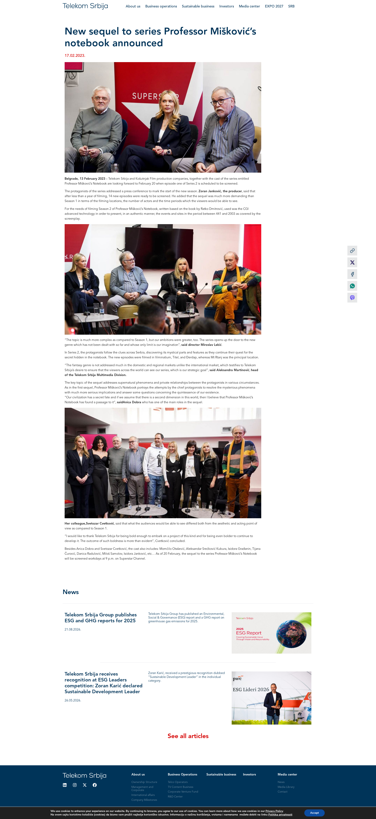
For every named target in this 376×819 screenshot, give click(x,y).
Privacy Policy (274, 811)
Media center (249, 6)
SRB (291, 6)
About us (133, 6)
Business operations (161, 6)
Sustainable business (198, 6)
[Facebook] (95, 785)
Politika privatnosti (280, 814)
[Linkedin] (65, 785)
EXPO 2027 (274, 6)
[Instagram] (75, 785)
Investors (226, 6)
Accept (314, 813)
